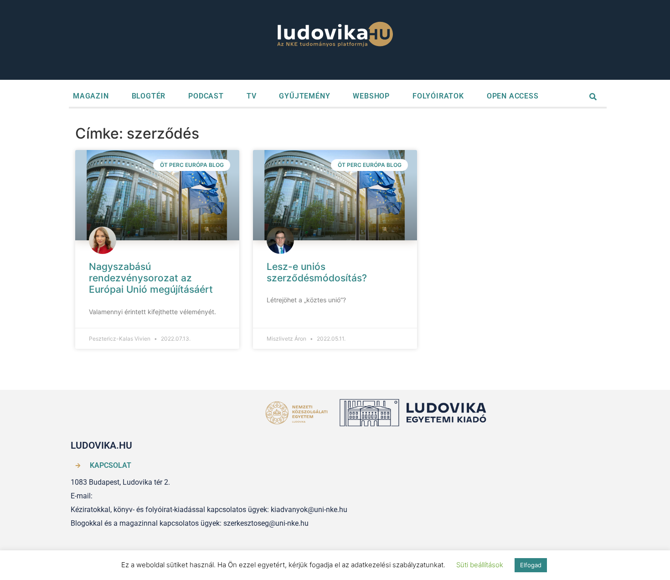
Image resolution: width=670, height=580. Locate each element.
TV (252, 96)
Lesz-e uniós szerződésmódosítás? (317, 272)
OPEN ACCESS (513, 96)
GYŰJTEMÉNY (304, 96)
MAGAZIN (91, 96)
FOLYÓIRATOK (438, 96)
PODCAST (206, 96)
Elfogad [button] (530, 565)
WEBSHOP (371, 96)
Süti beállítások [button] (479, 564)
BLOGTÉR (149, 96)
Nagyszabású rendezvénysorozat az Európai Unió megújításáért (151, 278)
